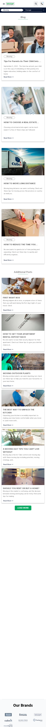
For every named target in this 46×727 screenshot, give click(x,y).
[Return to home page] (10, 3)
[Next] (43, 10)
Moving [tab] (6, 10)
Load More (23, 508)
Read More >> (9, 77)
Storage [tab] (28, 10)
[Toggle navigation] (4, 4)
